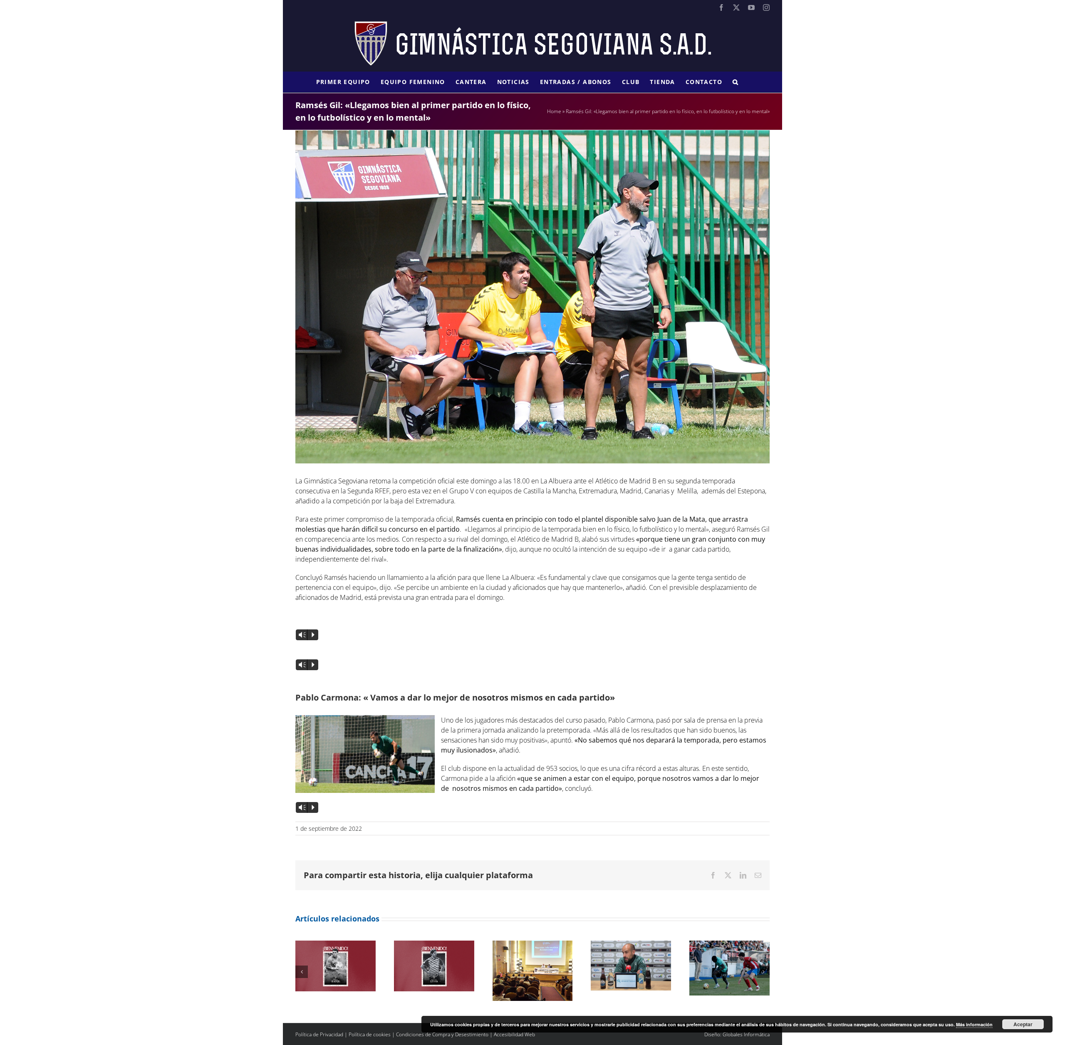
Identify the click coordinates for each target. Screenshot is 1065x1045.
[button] (735, 82)
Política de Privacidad (319, 1034)
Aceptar (1023, 1024)
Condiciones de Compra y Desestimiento (442, 1034)
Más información (974, 1024)
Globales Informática (746, 1034)
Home (554, 111)
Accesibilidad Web (514, 1034)
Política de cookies (370, 1034)
